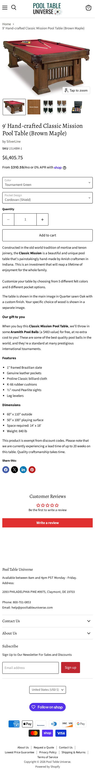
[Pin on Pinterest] (32, 469)
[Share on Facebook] (5, 469)
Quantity (8, 209)
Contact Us (65, 747)
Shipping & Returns (73, 752)
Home (6, 24)
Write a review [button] (47, 522)
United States (45, 690)
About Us (23, 747)
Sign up (70, 667)
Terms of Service (47, 757)
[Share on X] (14, 469)
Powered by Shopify (47, 767)
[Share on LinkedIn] (23, 469)
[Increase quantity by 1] (42, 219)
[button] (14, 107)
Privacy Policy (47, 752)
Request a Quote (44, 747)
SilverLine (13, 141)
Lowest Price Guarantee (19, 752)
